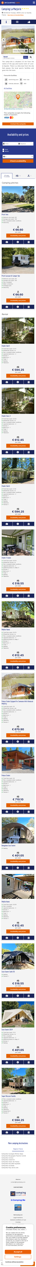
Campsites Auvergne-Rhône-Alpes (12, 1154)
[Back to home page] (10, 2)
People (5, 153)
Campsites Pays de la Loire (9, 1167)
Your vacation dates (10, 140)
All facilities (8, 88)
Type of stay (7, 147)
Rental (7, 151)
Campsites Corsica (7, 1158)
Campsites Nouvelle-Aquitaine (10, 1163)
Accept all (18, 1252)
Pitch (6, 149)
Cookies (18, 1222)
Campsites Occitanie (7, 1165)
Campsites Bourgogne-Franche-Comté (13, 1156)
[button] (18, 97)
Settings (18, 1257)
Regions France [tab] (18, 1149)
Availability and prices (18, 235)
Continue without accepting (14, 1262)
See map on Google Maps (15, 15)
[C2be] (18, 1200)
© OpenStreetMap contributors (13, 109)
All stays (7, 176)
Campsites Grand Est (8, 1159)
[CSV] (18, 1193)
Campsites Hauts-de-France (10, 1161)
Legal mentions (18, 1217)
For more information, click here (14, 1245)
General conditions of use (18, 1220)
